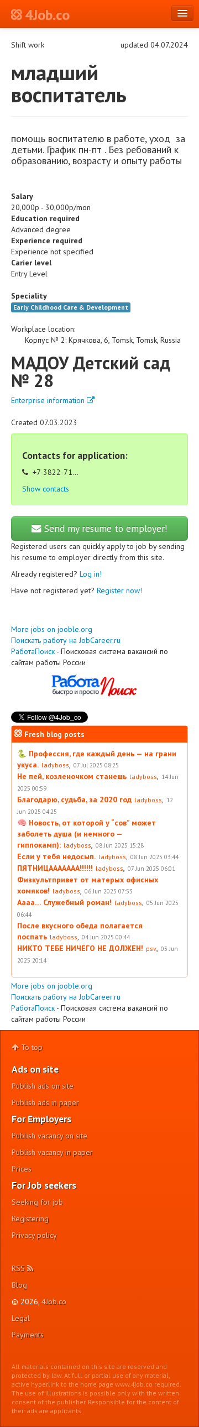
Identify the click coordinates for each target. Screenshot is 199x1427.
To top (31, 1047)
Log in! (91, 574)
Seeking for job (37, 1202)
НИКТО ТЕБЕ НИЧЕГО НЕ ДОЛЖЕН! (80, 948)
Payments (28, 1335)
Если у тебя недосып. (56, 856)
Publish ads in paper (45, 1102)
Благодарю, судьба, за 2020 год (74, 799)
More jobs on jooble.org (51, 629)
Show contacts (45, 489)
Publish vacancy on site (49, 1136)
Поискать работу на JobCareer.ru (66, 640)
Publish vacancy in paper (52, 1152)
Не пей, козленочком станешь (72, 776)
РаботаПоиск (33, 651)
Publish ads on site (43, 1086)
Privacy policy (34, 1235)
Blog (19, 1285)
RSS (19, 1268)
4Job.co (53, 1301)
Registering (30, 1219)
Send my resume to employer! (104, 528)
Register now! (119, 590)
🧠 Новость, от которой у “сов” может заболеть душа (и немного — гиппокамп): (86, 834)
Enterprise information (49, 400)
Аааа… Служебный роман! (64, 902)
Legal (21, 1318)
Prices (22, 1169)
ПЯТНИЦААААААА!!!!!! (55, 868)
